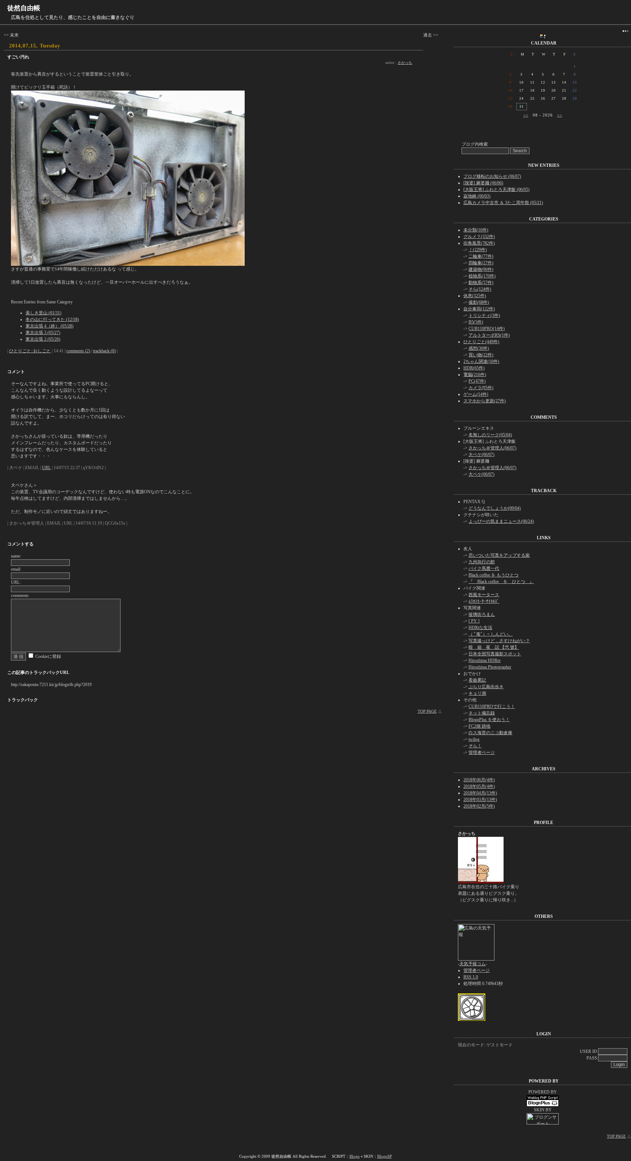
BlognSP (384, 1156)
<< (525, 115)
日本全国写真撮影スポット (495, 653)
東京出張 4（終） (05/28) (49, 326)
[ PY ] (474, 621)
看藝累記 (477, 680)
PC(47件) (477, 381)
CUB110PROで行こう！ (492, 706)
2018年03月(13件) (480, 799)
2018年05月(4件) (479, 786)
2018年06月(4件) (479, 779)
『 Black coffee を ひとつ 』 (501, 581)
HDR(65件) (474, 368)
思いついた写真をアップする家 (499, 555)
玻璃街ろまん (482, 614)
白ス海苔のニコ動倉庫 (490, 732)
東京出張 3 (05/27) (43, 332)
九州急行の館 (482, 561)
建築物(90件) (481, 269)
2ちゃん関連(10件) (481, 361)
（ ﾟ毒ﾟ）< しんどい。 (491, 634)
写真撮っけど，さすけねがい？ (499, 640)
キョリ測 (477, 693)
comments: (20, 595)
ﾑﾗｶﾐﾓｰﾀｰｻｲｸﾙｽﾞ (484, 601)
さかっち (405, 63)
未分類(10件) (475, 230)
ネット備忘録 (482, 713)
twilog (474, 739)
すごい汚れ (18, 57)
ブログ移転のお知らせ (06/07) (492, 176)
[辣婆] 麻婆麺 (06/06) (483, 182)
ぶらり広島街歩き (486, 686)
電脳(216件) (474, 374)
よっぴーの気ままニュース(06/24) (501, 521)
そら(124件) (480, 289)
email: (16, 569)
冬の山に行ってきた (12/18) (52, 319)
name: (16, 556)
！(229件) (478, 249)
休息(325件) (474, 295)
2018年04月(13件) (480, 793)
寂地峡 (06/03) (476, 196)
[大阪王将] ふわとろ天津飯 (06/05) (496, 189)
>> (559, 115)
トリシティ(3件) (484, 315)
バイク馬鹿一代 (484, 568)
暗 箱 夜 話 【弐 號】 (494, 647)
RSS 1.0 (470, 977)
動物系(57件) (481, 282)
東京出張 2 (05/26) (43, 339)
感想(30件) (479, 348)
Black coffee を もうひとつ (494, 575)
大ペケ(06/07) (481, 454)
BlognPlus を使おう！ (489, 719)
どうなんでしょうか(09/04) (495, 508)
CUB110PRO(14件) (487, 328)
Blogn (354, 1156)
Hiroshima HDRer (485, 660)
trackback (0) (104, 350)
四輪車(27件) (481, 262)
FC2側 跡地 (479, 726)
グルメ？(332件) (479, 236)
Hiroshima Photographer (490, 667)
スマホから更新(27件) (484, 400)
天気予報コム (472, 963)
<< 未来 (11, 35)
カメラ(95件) (481, 387)
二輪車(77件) (481, 256)
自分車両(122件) (479, 308)
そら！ (475, 745)
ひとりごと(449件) (481, 341)
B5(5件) (476, 322)
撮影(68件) (479, 302)
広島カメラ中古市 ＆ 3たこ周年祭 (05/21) (503, 202)
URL (46, 467)
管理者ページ (482, 752)
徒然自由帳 (23, 8)
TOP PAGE (427, 711)
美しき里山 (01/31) (43, 312)
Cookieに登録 (48, 656)
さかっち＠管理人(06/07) (492, 448)
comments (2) (78, 350)
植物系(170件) (482, 276)
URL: (16, 582)
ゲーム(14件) (475, 394)
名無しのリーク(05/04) (490, 434)
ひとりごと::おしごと (30, 350)
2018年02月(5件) (479, 806)
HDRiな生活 (480, 627)
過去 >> (430, 35)
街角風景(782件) (479, 243)
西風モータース (484, 594)
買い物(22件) (481, 354)
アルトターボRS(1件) (489, 335)
